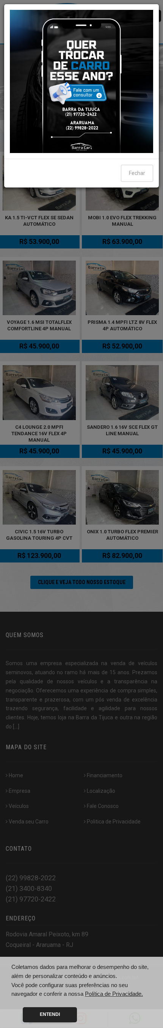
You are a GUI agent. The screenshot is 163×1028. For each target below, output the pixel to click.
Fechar (137, 173)
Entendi (50, 1014)
